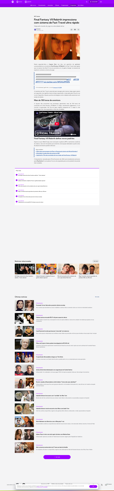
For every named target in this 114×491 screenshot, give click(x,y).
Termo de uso (68, 484)
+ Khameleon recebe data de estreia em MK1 (47, 153)
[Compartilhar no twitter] (78, 30)
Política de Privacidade (42, 487)
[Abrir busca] (86, 1)
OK (93, 486)
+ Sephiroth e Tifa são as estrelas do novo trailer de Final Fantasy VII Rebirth (55, 155)
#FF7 (68, 79)
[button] (25, 273)
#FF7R (76, 79)
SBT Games (37, 16)
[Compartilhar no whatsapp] (71, 30)
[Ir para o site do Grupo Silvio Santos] (14, 484)
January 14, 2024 (57, 87)
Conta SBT (95, 1)
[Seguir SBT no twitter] (102, 485)
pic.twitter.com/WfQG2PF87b (57, 82)
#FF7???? (39, 82)
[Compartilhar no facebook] (75, 30)
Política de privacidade (57, 484)
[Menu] (100, 1)
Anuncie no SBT (45, 484)
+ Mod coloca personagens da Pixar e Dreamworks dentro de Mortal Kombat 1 (56, 151)
